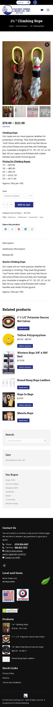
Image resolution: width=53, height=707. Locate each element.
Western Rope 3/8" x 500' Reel (32, 354)
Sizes (4, 191)
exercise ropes (33, 217)
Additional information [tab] (13, 248)
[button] (47, 44)
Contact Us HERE (12, 557)
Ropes (8, 495)
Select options (25, 346)
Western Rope (12, 503)
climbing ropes (22, 217)
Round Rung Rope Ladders (33, 380)
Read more (23, 328)
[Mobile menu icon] (48, 9)
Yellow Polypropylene (31, 335)
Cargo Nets (10, 480)
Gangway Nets (12, 487)
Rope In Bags (25, 394)
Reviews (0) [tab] (7, 254)
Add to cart (24, 204)
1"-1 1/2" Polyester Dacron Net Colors (33, 319)
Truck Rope (10, 499)
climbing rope (12, 217)
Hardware (10, 491)
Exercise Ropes (15, 213)
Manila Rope (25, 413)
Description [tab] (8, 243)
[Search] (28, 2)
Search (45, 440)
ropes (41, 217)
